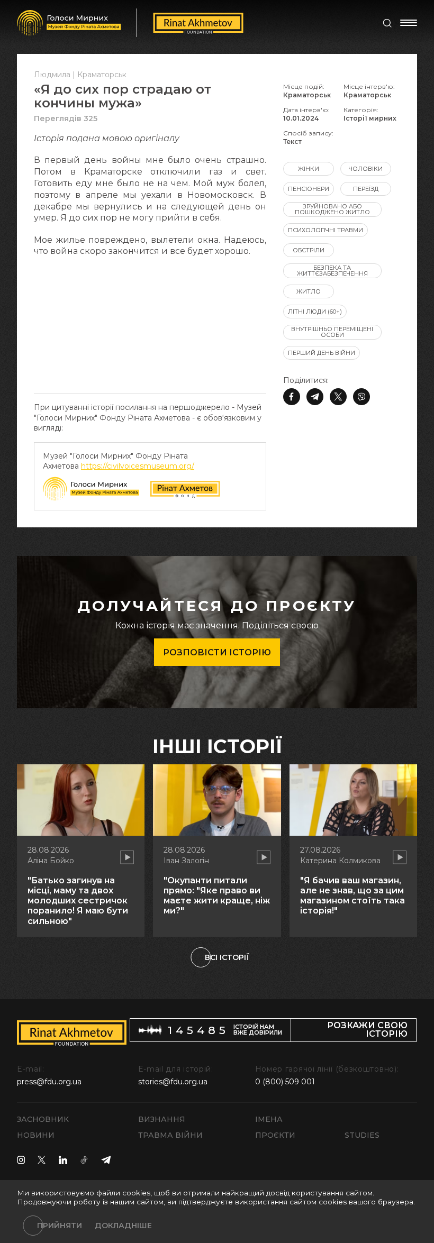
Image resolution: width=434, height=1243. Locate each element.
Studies (362, 1135)
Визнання (161, 1119)
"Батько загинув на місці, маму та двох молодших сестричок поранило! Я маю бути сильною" (78, 900)
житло (308, 291)
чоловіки (366, 168)
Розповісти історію (217, 652)
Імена (269, 1119)
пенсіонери (308, 189)
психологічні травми (325, 230)
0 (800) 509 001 (285, 1081)
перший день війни (321, 353)
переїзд (365, 189)
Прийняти (59, 1225)
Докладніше (123, 1225)
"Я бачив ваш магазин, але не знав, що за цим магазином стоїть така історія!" (352, 895)
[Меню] (408, 23)
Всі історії (227, 957)
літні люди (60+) (315, 311)
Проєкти (275, 1135)
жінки (308, 168)
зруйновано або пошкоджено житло (332, 209)
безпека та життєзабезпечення (332, 270)
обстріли (308, 250)
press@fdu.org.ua (49, 1081)
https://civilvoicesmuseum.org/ (137, 466)
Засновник (43, 1119)
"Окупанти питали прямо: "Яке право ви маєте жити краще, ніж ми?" (217, 895)
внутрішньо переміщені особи (332, 332)
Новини (36, 1135)
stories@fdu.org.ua (172, 1081)
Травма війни (170, 1135)
